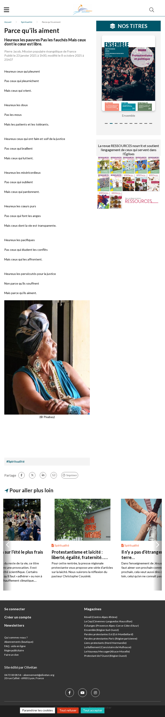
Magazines (92, 609)
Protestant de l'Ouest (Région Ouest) (105, 655)
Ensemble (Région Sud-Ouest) (101, 630)
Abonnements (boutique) (18, 641)
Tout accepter (92, 710)
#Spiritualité (15, 461)
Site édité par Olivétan (20, 667)
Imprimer (71, 475)
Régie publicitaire (14, 650)
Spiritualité (26, 22)
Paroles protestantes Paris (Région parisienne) (110, 638)
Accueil (7, 22)
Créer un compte (17, 617)
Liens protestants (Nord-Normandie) (105, 642)
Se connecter (14, 609)
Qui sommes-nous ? (16, 637)
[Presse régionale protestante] (82, 9)
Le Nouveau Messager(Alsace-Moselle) (107, 651)
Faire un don (11, 654)
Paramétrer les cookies (37, 710)
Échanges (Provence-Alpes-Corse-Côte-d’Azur (111, 625)
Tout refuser (67, 710)
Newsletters (14, 625)
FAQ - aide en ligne (15, 646)
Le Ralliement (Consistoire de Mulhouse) (107, 647)
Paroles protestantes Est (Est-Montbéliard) (108, 634)
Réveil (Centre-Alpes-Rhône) (100, 617)
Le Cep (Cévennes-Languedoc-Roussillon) (108, 621)
